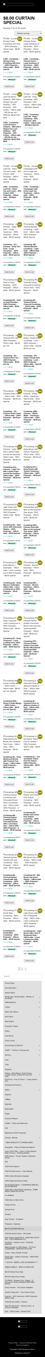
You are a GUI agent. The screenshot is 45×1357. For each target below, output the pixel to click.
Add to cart (9, 86)
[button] (38, 6)
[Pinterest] (20, 1338)
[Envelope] (29, 1338)
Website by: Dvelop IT (22, 1353)
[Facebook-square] (16, 1338)
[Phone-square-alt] (25, 1338)
